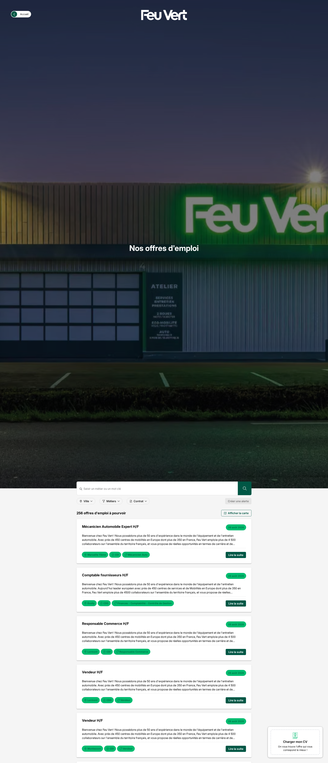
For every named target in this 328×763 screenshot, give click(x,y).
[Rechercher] (244, 488)
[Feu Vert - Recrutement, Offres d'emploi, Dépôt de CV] (164, 15)
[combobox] (159, 488)
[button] (295, 742)
